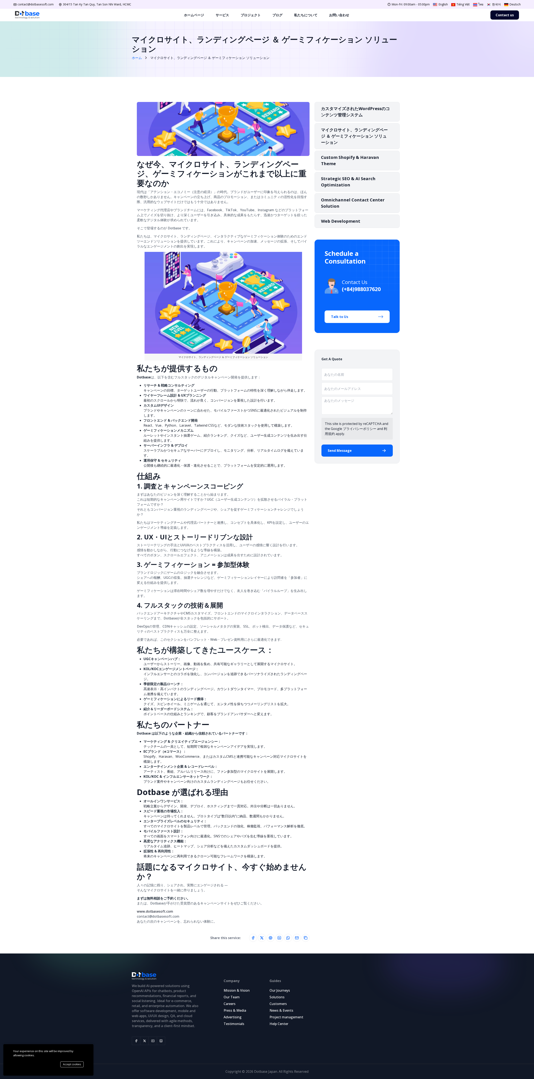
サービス (222, 15)
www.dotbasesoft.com (155, 911)
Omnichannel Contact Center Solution (353, 203)
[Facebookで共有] (253, 938)
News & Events (281, 1010)
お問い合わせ (339, 15)
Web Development (340, 221)
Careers (230, 1003)
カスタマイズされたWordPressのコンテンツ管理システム (355, 112)
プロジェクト (251, 15)
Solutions (277, 997)
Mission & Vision (237, 990)
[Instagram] (161, 1041)
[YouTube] (153, 1041)
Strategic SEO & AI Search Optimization (348, 182)
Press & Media (235, 1010)
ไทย (480, 4)
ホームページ (194, 15)
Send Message (340, 450)
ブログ (277, 15)
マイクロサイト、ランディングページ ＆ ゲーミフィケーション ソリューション (354, 136)
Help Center (279, 1023)
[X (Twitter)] (144, 1041)
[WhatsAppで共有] (288, 938)
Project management (286, 1017)
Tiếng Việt (463, 4)
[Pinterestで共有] (270, 938)
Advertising (233, 1017)
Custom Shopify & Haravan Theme (350, 160)
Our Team (232, 997)
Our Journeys (280, 990)
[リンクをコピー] (305, 938)
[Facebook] (136, 1041)
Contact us (505, 15)
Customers (278, 1003)
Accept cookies (72, 1064)
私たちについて (305, 15)
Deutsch (515, 4)
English (443, 4)
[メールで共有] (297, 938)
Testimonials (234, 1023)
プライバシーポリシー (359, 428)
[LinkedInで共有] (279, 938)
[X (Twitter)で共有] (262, 938)
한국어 (496, 4)
